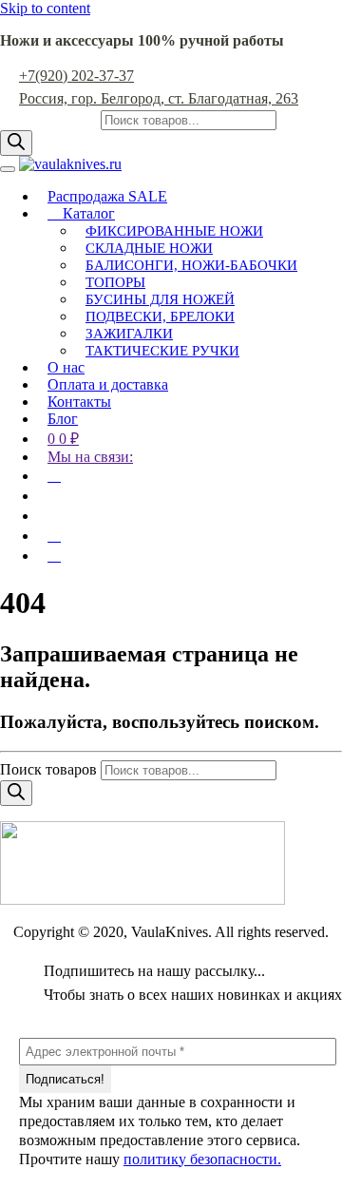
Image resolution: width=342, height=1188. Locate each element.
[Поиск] (16, 143)
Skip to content (45, 8)
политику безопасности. (202, 1159)
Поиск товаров (50, 119)
